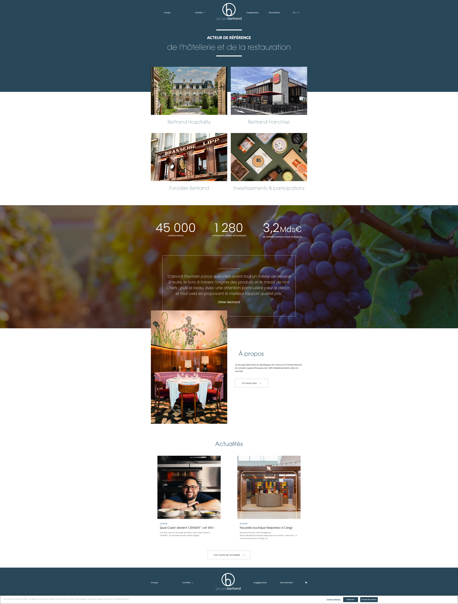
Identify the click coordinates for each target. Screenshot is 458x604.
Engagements (252, 13)
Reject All (350, 599)
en (298, 13)
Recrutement (274, 13)
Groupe (167, 13)
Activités (198, 13)
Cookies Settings (333, 599)
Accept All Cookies (369, 599)
